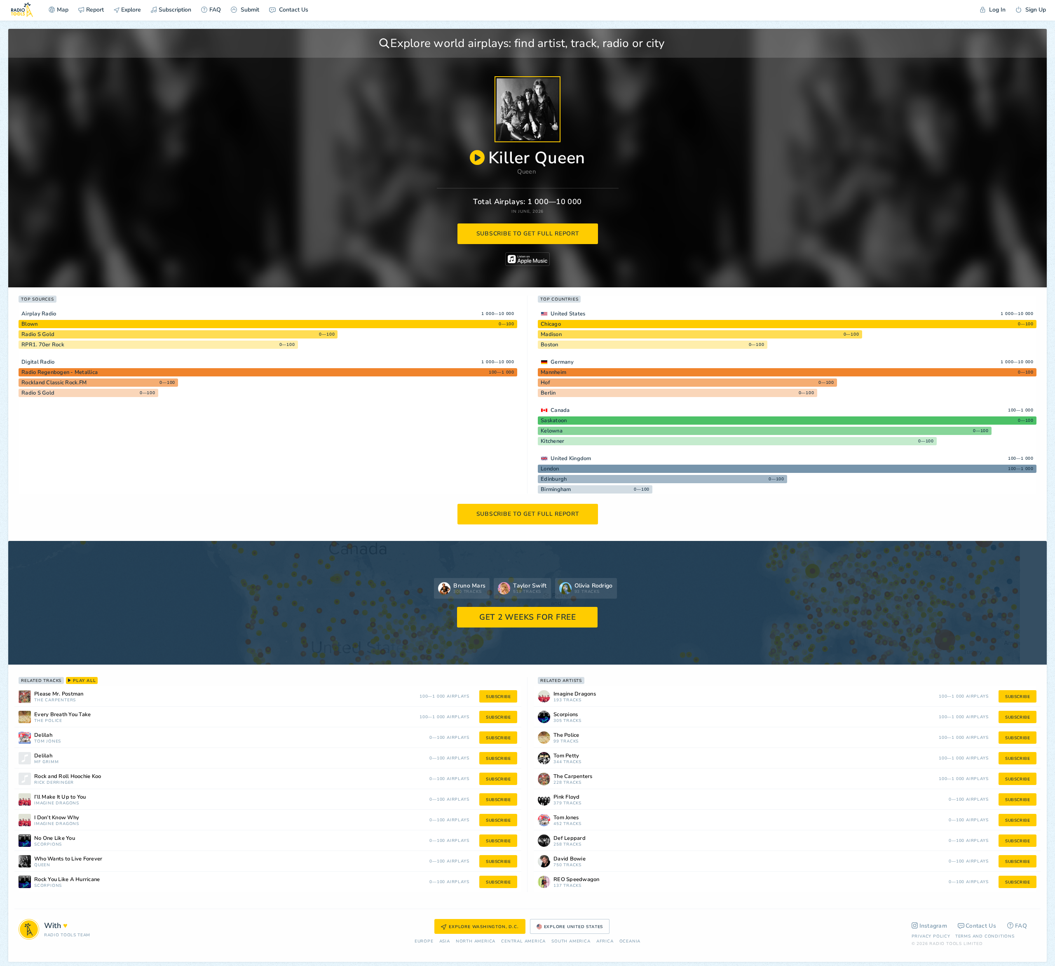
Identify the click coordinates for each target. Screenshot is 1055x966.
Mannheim (553, 372)
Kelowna (552, 431)
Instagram (933, 926)
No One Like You (54, 838)
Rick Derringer (54, 782)
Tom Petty (566, 756)
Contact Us (292, 10)
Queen (527, 171)
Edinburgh (554, 479)
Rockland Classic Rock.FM (54, 382)
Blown (29, 324)
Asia (444, 941)
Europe (424, 941)
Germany (562, 362)
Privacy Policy (931, 936)
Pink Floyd (566, 797)
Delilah (43, 735)
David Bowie (569, 859)
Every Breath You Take (62, 714)
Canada (560, 410)
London (550, 468)
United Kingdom (571, 458)
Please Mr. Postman (59, 694)
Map (62, 10)
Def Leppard (569, 838)
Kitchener (552, 441)
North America (475, 941)
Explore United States (573, 927)
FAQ (215, 10)
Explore (130, 10)
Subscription (175, 10)
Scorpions (48, 844)
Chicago (551, 324)
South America (570, 941)
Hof (545, 382)
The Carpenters (55, 700)
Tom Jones (47, 741)
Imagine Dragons (56, 803)
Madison (551, 334)
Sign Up (1035, 10)
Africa (605, 941)
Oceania (630, 941)
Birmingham (556, 489)
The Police (48, 721)
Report (95, 10)
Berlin (548, 393)
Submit (249, 10)
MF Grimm (46, 762)
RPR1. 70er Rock (42, 344)
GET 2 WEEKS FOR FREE (527, 617)
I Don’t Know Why (56, 818)
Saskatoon (554, 420)
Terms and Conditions (985, 936)
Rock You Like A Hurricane (67, 879)
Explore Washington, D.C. (483, 927)
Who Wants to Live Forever (68, 859)
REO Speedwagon (576, 879)
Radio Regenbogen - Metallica (59, 372)
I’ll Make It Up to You (60, 797)
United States (568, 313)
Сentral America (523, 941)
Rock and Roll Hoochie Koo (67, 776)
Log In (996, 10)
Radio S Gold (37, 334)
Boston (549, 344)
